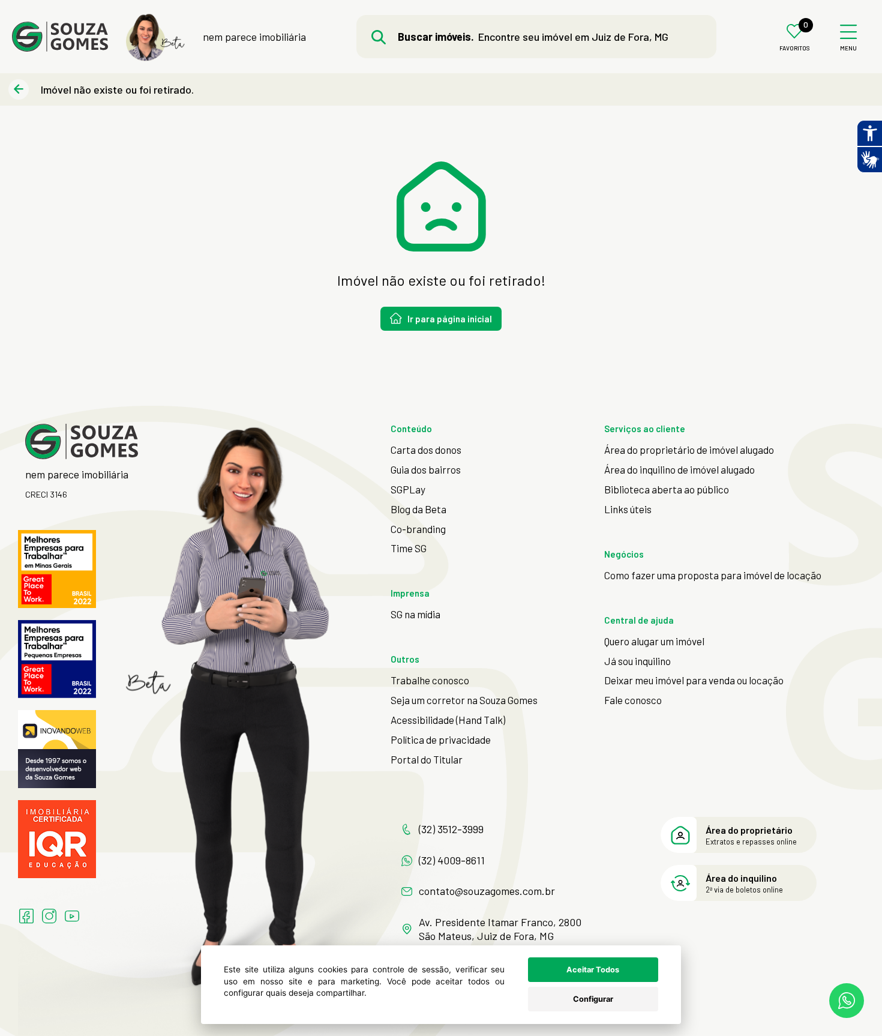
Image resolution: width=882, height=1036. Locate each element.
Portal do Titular (427, 759)
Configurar (593, 999)
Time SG (409, 548)
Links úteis (628, 509)
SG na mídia (415, 614)
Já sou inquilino (637, 661)
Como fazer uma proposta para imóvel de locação (712, 575)
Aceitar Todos (592, 969)
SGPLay (408, 489)
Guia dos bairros (426, 469)
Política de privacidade (441, 739)
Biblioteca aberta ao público (666, 489)
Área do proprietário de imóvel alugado (689, 450)
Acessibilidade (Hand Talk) (448, 720)
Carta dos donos (426, 450)
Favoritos (794, 48)
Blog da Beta (418, 509)
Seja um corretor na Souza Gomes (464, 700)
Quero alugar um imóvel (654, 641)
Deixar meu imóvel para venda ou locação (694, 680)
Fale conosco (633, 700)
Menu (848, 48)
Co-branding (418, 529)
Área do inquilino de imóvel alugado (679, 469)
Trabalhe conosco (430, 680)
